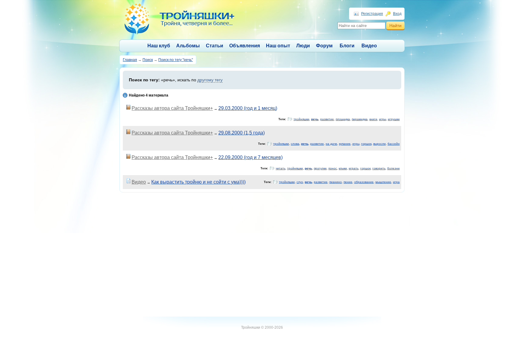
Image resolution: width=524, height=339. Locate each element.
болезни (393, 168)
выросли (379, 143)
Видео (369, 45)
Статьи (214, 45)
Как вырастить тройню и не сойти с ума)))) (198, 182)
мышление (383, 182)
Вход (397, 14)
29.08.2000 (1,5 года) (241, 132)
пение (348, 182)
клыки (343, 168)
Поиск (148, 60)
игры (382, 119)
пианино (335, 182)
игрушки (394, 119)
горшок (366, 143)
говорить (378, 168)
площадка (343, 119)
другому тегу (210, 79)
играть (353, 168)
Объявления (244, 45)
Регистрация (372, 14)
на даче (331, 143)
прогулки (320, 168)
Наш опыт (278, 45)
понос (332, 168)
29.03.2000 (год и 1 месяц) (247, 108)
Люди (303, 45)
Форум (324, 45)
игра (396, 182)
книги (373, 119)
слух (300, 182)
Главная (130, 60)
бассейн (394, 143)
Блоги (347, 45)
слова (295, 143)
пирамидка (360, 119)
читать (280, 168)
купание (345, 143)
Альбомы (188, 45)
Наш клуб (158, 45)
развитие (327, 119)
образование (364, 182)
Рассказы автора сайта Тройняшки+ (172, 108)
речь (314, 119)
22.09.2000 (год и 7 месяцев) (250, 157)
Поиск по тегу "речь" (175, 60)
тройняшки (301, 119)
